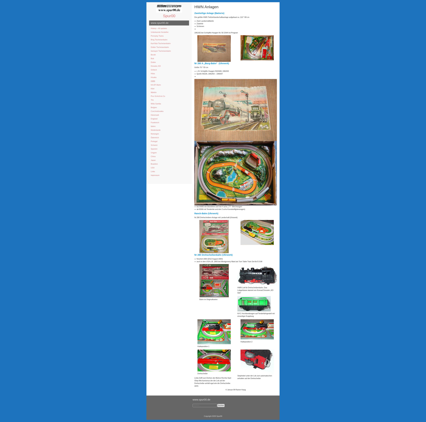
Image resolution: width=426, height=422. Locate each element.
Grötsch (154, 70)
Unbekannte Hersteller (160, 32)
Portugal (154, 141)
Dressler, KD (156, 66)
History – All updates (159, 28)
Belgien (154, 107)
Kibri (152, 89)
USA (153, 168)
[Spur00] (169, 12)
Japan (153, 160)
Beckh (153, 55)
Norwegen (155, 134)
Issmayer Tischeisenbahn (161, 51)
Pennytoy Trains (157, 36)
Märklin (154, 92)
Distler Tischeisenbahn (160, 47)
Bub (152, 58)
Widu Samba (156, 104)
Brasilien (154, 164)
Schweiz (154, 145)
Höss (153, 74)
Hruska (153, 77)
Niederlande (156, 130)
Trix (152, 100)
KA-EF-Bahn (156, 85)
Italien (153, 126)
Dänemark (155, 115)
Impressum (155, 175)
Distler (153, 62)
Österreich (155, 138)
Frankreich (155, 122)
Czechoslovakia (157, 111)
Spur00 (169, 16)
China (153, 156)
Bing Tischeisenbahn (159, 40)
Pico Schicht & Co (158, 96)
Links (153, 171)
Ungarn (154, 153)
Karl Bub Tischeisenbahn (161, 43)
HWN (153, 81)
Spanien (154, 149)
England (154, 119)
